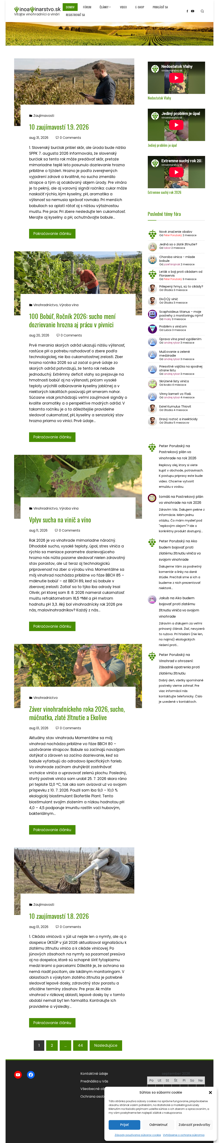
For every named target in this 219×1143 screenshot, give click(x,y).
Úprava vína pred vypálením (180, 339)
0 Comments (70, 137)
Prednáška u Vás (94, 1081)
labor (167, 248)
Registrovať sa (75, 14)
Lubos (168, 330)
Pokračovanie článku (52, 233)
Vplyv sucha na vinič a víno (60, 519)
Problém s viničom (173, 326)
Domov (70, 7)
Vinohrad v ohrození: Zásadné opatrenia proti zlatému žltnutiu (179, 667)
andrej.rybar (172, 342)
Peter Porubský (173, 235)
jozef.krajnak (172, 264)
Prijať (124, 1124)
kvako (168, 385)
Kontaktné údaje (94, 1073)
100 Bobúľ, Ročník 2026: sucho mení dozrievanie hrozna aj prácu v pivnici (72, 320)
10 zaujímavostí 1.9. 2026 (59, 127)
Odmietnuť (158, 1124)
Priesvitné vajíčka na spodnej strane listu (180, 368)
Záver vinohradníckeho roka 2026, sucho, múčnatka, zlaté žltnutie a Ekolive (77, 713)
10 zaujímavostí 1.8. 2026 (59, 916)
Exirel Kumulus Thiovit (175, 406)
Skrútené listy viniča (174, 381)
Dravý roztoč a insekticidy (178, 419)
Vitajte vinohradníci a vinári (36, 14)
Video (123, 7)
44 (80, 1045)
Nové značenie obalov (175, 232)
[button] (210, 1092)
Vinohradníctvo (45, 305)
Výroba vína (68, 305)
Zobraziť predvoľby (194, 1124)
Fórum (87, 7)
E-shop (139, 7)
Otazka (168, 290)
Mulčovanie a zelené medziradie (174, 354)
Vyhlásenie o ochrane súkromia (183, 1135)
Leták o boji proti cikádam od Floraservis (180, 274)
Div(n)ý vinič (168, 299)
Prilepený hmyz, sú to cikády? (181, 286)
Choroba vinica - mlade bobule (177, 259)
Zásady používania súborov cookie (138, 1135)
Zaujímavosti (43, 115)
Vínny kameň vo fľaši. (175, 394)
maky (167, 319)
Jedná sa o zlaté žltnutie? (178, 244)
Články (104, 7)
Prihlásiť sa (160, 7)
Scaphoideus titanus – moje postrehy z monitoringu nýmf (181, 314)
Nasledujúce (105, 1045)
